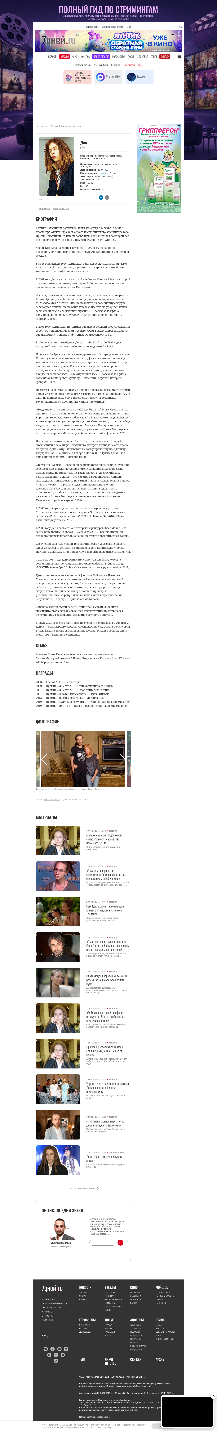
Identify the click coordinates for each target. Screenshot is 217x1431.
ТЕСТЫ (108, 1335)
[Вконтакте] (45, 1349)
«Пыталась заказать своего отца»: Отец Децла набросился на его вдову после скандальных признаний (107, 945)
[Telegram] (62, 1355)
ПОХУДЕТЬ (135, 1339)
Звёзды (54, 126)
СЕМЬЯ (159, 1299)
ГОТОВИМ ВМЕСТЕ (165, 1296)
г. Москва (103, 173)
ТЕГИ (82, 1359)
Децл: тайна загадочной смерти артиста (104, 1158)
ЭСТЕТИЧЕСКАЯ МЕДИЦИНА (138, 1348)
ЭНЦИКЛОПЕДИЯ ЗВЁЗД (113, 1308)
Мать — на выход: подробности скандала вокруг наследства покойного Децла (104, 839)
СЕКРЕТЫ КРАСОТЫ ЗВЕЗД (165, 1334)
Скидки (165, 56)
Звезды (65, 56)
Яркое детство (101, 56)
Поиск (180, 26)
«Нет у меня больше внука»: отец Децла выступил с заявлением (105, 1123)
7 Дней (128, 26)
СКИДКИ (136, 1359)
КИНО (134, 1287)
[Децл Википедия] (107, 197)
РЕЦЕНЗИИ (135, 1296)
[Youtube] (59, 1349)
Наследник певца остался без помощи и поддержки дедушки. (105, 1130)
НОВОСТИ (85, 1287)
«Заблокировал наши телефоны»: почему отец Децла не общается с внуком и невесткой (105, 1016)
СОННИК (83, 1328)
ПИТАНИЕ (135, 1342)
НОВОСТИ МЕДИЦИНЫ (136, 1334)
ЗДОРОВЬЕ (137, 1320)
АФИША (108, 1325)
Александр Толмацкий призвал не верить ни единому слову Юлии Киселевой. (106, 954)
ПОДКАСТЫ (110, 1332)
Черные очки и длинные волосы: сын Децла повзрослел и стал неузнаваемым (107, 1087)
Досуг (131, 56)
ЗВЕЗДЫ (83, 1292)
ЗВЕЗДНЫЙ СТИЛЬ (165, 1339)
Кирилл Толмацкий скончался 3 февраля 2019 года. (106, 1165)
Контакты (47, 1312)
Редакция (47, 1320)
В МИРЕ (83, 1299)
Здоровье (142, 56)
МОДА (159, 1325)
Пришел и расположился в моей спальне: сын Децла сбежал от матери (104, 1051)
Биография (44, 208)
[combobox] (102, 1243)
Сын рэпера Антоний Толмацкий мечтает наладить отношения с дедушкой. (106, 1025)
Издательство (49, 1299)
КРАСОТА (160, 1328)
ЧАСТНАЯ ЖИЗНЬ (113, 1299)
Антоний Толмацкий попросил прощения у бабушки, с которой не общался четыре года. (106, 1061)
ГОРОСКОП (84, 1325)
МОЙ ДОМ (162, 1287)
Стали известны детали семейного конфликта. (103, 848)
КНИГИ (108, 1328)
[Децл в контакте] (101, 197)
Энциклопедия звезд (71, 126)
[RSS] (56, 1361)
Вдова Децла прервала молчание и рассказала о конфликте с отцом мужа (106, 980)
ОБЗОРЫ (134, 1303)
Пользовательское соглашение (94, 1417)
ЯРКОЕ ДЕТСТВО (110, 1361)
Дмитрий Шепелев (61, 1243)
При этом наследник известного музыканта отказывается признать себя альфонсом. (107, 883)
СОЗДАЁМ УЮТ (163, 1292)
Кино (74, 56)
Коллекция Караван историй (112, 26)
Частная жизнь (101, 65)
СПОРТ (82, 1296)
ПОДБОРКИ (135, 1299)
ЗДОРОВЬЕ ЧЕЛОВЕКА (135, 1326)
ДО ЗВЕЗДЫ (85, 1332)
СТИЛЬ (160, 1320)
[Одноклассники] (52, 1349)
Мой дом (85, 56)
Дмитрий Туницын (51, 799)
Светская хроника (83, 65)
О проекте (47, 1316)
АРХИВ (160, 1359)
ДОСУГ (109, 1320)
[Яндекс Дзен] (56, 1355)
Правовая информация (54, 1303)
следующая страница (84, 1188)
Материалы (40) (61, 208)
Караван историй (92, 26)
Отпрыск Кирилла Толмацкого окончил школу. (105, 1096)
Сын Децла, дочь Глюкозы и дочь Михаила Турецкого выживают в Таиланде (105, 910)
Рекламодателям (51, 1307)
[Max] (66, 1349)
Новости (52, 56)
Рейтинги (115, 65)
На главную (41, 126)
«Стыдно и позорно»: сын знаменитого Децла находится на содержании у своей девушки (105, 874)
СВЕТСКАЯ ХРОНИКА (110, 1294)
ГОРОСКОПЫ (87, 1320)
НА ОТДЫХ (161, 1303)
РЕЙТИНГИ (110, 1303)
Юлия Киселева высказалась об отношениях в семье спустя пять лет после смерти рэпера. (107, 990)
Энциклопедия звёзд (132, 65)
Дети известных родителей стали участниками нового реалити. (102, 919)
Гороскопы (118, 56)
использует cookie (81, 1425)
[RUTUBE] (49, 1355)
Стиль (154, 56)
